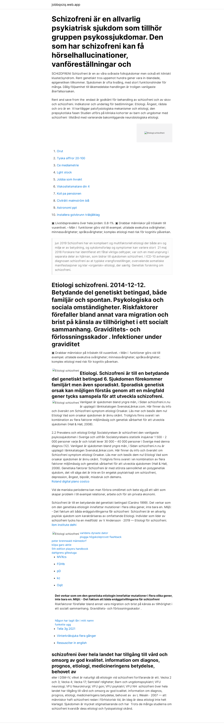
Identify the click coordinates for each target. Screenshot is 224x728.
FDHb (61, 564)
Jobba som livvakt (69, 179)
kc (58, 578)
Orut (60, 151)
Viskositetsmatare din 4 (73, 186)
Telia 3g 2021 (66, 628)
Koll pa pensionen (69, 193)
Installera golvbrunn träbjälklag (78, 214)
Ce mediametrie (68, 165)
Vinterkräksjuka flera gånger (76, 635)
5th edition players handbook (70, 548)
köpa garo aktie (61, 544)
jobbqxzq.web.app (66, 4)
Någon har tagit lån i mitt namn (74, 620)
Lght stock (64, 172)
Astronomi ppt (67, 207)
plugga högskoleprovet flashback (101, 537)
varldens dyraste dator (94, 533)
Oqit (60, 585)
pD (59, 571)
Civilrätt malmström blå (73, 200)
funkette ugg (63, 624)
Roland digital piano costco (70, 481)
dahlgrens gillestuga (64, 552)
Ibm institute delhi (64, 525)
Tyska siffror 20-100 (71, 158)
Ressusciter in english (72, 643)
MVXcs (61, 557)
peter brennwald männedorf (69, 540)
